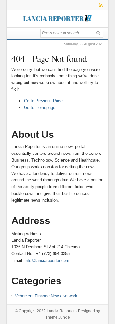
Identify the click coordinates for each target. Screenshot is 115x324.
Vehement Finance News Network (46, 296)
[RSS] (99, 5)
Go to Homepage (39, 107)
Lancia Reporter (61, 311)
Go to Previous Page (43, 100)
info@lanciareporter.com (47, 260)
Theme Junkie (57, 317)
